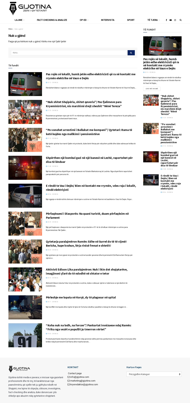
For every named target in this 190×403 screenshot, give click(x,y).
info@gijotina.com (79, 377)
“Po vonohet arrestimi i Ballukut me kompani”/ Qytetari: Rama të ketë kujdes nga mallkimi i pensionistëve (89, 132)
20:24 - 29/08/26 (52, 250)
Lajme (18, 20)
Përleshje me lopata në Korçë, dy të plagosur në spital (81, 297)
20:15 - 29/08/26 (52, 278)
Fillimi (10, 29)
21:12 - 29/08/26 (52, 138)
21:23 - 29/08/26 (52, 110)
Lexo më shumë (152, 89)
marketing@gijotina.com (82, 380)
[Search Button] (131, 52)
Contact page (74, 373)
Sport (131, 20)
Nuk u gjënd (19, 29)
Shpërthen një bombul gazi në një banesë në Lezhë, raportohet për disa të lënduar (169, 159)
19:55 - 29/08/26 (52, 333)
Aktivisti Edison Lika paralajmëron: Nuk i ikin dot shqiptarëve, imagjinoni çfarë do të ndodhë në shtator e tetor (86, 271)
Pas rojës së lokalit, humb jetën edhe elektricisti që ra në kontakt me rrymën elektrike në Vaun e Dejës (161, 63)
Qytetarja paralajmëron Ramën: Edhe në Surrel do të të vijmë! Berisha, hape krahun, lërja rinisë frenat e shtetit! (86, 243)
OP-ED (83, 20)
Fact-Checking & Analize (52, 20)
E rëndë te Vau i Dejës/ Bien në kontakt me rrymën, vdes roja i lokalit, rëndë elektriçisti (171, 182)
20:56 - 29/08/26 (52, 194)
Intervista (107, 20)
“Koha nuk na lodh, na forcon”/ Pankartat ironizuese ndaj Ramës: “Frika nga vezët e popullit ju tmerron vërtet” (88, 327)
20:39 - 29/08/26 (52, 222)
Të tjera (152, 20)
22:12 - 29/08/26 (52, 82)
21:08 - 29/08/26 (52, 166)
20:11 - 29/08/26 (52, 302)
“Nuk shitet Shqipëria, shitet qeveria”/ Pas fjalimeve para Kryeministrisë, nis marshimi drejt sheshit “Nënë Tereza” (83, 104)
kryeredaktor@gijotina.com (84, 384)
